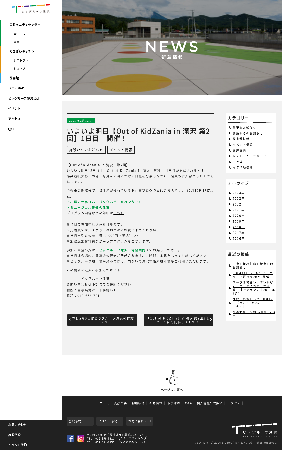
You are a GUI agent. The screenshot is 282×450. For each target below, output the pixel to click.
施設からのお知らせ (86, 149)
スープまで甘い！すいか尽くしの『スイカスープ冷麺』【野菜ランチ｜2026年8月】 (254, 287)
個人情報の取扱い (210, 403)
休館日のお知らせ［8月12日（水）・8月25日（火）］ (253, 302)
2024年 (239, 193)
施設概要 (120, 403)
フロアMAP (16, 88)
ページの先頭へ (171, 380)
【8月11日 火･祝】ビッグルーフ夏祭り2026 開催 (253, 275)
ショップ (19, 68)
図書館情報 (241, 139)
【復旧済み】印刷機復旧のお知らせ (253, 265)
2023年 (239, 198)
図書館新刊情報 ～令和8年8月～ (254, 314)
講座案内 (239, 150)
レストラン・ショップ (250, 156)
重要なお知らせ (244, 127)
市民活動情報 (243, 167)
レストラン (21, 60)
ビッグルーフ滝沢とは (23, 98)
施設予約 (14, 434)
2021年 (239, 210)
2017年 (239, 232)
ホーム (104, 403)
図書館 (14, 78)
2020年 (239, 215)
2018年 (239, 227)
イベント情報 (121, 149)
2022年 (239, 204)
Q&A (11, 129)
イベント (14, 108)
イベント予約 (17, 445)
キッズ (238, 162)
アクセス (14, 118)
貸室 (16, 42)
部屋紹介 (138, 403)
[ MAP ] (142, 435)
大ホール (19, 34)
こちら (118, 212)
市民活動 (173, 403)
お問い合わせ (17, 424)
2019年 (239, 221)
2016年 (239, 238)
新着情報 (155, 403)
